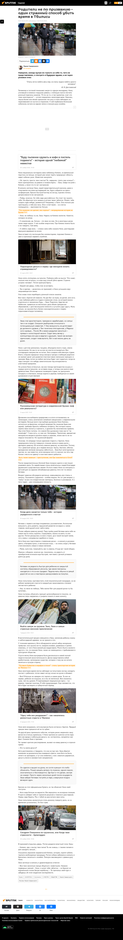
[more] (73, 167)
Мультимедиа (115, 900)
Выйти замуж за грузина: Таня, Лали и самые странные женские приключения (42, 627)
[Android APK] (7, 927)
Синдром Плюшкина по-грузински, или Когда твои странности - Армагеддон (44, 833)
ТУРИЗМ (98, 900)
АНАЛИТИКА (28, 877)
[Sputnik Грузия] (9, 4)
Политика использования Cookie (12, 920)
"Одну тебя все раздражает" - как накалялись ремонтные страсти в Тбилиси (42, 716)
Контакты (14, 918)
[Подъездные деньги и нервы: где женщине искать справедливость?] (47, 252)
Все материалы (27, 68)
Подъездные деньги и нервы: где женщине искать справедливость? (44, 267)
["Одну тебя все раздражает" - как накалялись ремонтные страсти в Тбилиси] (47, 700)
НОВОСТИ (29, 900)
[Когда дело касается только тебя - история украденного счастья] (47, 497)
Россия (105, 900)
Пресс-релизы (48, 918)
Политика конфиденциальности (104, 918)
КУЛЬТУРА (46, 877)
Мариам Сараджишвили (66, 877)
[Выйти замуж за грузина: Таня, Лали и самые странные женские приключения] (47, 611)
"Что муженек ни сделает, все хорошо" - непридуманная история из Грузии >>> (45, 211)
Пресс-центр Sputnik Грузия (64, 918)
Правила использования (26, 918)
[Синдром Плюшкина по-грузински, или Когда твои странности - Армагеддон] (47, 817)
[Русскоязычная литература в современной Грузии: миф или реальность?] (47, 391)
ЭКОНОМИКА (71, 900)
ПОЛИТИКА (61, 900)
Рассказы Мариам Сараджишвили (28, 880)
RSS (76, 918)
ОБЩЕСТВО (54, 877)
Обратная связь (65, 920)
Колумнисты (37, 877)
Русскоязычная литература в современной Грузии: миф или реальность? (47, 407)
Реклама (39, 918)
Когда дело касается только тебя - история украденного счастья (41, 513)
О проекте (5, 918)
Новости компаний (86, 918)
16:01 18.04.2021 (23, 21)
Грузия (21, 877)
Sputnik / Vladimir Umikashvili (27, 57)
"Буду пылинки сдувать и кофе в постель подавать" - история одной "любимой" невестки (45, 160)
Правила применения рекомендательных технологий (41, 920)
